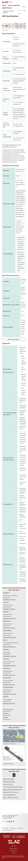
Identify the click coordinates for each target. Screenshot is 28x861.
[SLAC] (14, 842)
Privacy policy (12, 828)
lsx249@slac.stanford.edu (9, 675)
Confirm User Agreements (9, 794)
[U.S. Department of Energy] (18, 836)
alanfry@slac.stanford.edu (9, 646)
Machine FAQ (10, 786)
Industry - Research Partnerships (10, 797)
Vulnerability (7, 830)
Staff (4, 828)
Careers (13, 852)
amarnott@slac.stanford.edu (9, 656)
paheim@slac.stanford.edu (9, 627)
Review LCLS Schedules (8, 779)
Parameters (16, 786)
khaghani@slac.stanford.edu (9, 637)
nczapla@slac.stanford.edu (9, 665)
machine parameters (10, 145)
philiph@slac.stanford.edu (9, 703)
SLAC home (13, 846)
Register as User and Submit (12, 789)
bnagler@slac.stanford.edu (9, 618)
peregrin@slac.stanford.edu (9, 694)
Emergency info (13, 850)
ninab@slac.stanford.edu (9, 684)
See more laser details (13, 339)
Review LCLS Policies (8, 784)
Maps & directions (13, 848)
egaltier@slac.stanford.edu (9, 599)
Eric (6, 592)
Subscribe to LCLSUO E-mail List (10, 792)
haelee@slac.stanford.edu (9, 609)
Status (20, 786)
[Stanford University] (6, 836)
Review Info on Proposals (9, 781)
